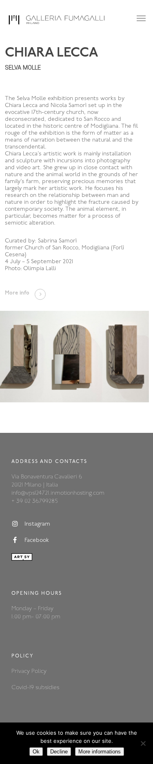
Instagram (37, 524)
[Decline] (143, 743)
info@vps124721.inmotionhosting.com (57, 493)
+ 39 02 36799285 (34, 501)
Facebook (36, 540)
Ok (36, 752)
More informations (99, 752)
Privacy (21, 671)
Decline (59, 752)
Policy (39, 671)
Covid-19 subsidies (35, 688)
